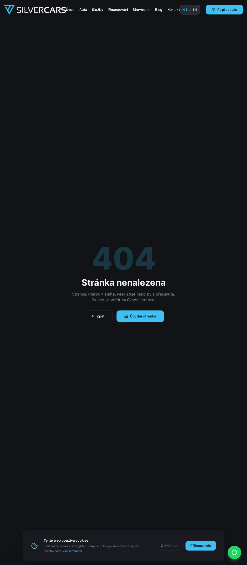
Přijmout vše (200, 546)
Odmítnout (169, 546)
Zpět (100, 316)
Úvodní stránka (143, 316)
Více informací (72, 551)
